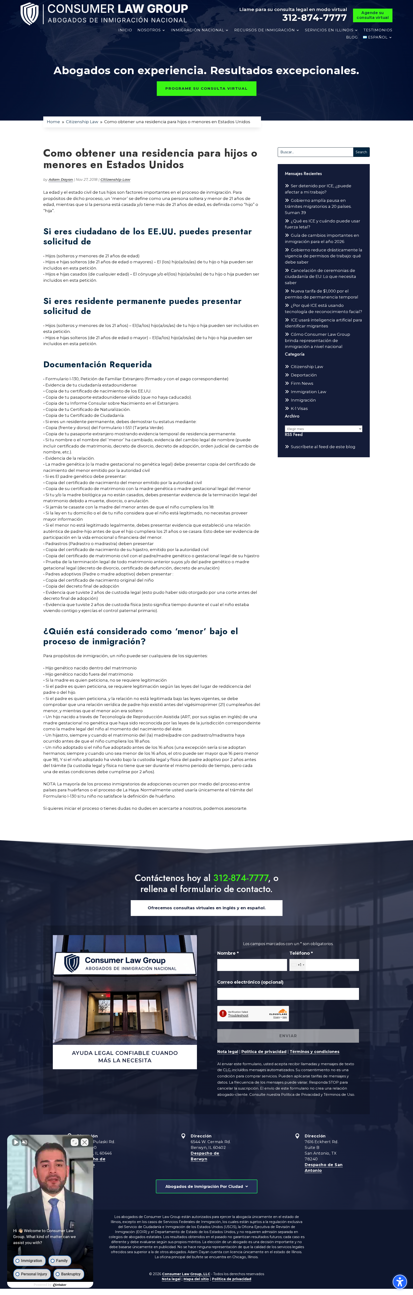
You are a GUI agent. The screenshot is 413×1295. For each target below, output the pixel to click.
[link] (104, 13)
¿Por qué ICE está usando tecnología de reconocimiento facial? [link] (323, 308)
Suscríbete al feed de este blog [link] (323, 446)
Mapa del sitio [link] (196, 1279)
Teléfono (301, 953)
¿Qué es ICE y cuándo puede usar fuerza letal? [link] (322, 224)
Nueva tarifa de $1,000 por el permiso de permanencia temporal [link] (321, 294)
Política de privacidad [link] (231, 1279)
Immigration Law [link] (308, 391)
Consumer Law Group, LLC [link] (186, 1274)
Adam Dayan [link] (61, 179)
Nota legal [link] (171, 1279)
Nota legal (227, 1051)
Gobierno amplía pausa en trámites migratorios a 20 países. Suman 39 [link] (318, 206)
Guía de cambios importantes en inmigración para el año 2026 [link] (322, 238)
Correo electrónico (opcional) (250, 982)
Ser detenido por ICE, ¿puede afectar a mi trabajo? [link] (318, 188)
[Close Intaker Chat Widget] (84, 1142)
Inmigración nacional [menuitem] (197, 30)
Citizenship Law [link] (115, 179)
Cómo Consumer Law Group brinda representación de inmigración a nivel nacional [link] (317, 340)
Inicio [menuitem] (125, 30)
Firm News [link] (302, 383)
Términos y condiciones (314, 1051)
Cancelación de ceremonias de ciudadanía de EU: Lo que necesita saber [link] (320, 276)
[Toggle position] (74, 1142)
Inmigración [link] (303, 400)
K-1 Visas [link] (299, 408)
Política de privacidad (264, 1051)
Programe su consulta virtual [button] (206, 88)
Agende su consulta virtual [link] (373, 15)
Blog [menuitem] (352, 37)
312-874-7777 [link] (315, 17)
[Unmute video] (16, 1142)
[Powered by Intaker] (60, 1285)
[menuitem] (377, 37)
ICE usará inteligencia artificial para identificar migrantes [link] (323, 323)
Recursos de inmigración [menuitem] (264, 30)
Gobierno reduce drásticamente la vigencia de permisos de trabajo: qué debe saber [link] (323, 256)
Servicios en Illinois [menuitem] (329, 30)
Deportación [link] (304, 375)
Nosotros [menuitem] (149, 30)
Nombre (228, 953)
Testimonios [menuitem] (378, 30)
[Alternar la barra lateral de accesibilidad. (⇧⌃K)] (400, 1282)
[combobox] (298, 965)
